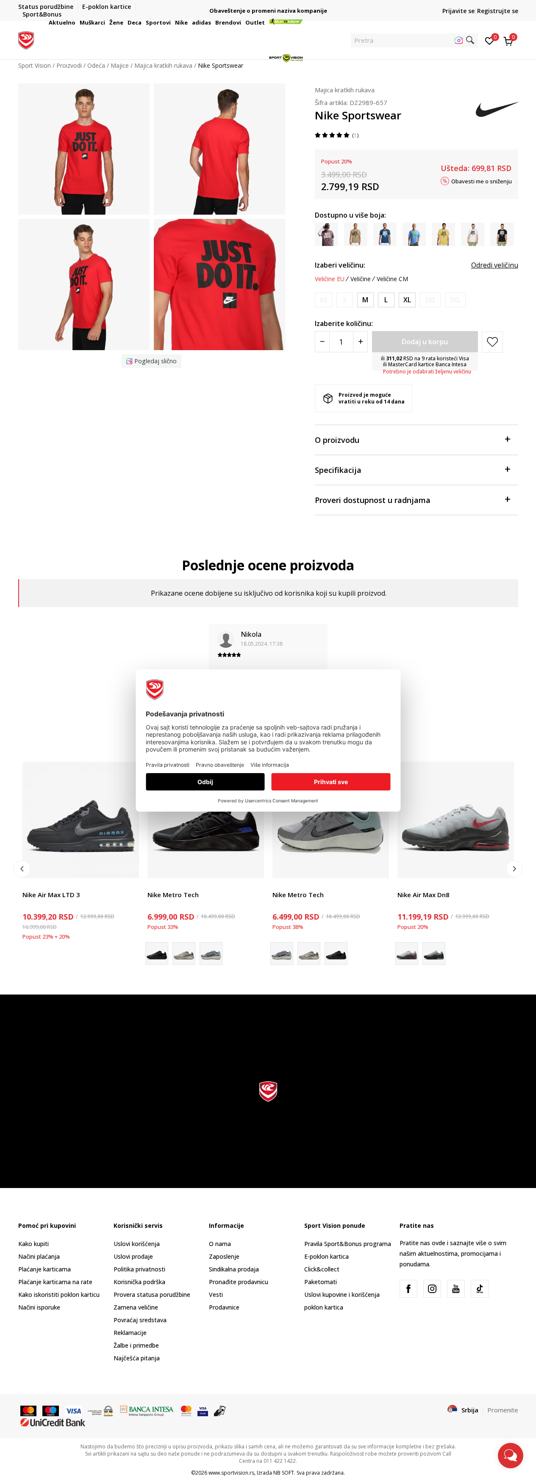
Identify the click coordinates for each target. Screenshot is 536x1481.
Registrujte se (497, 11)
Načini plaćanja (39, 1256)
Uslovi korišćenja (137, 1244)
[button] (76, 22)
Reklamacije (130, 1333)
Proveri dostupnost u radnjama (372, 500)
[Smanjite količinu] (322, 341)
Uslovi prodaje (133, 1256)
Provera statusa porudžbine (152, 1294)
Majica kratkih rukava (345, 90)
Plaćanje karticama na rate (55, 1282)
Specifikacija (338, 470)
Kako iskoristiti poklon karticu (59, 1294)
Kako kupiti (33, 1244)
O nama (220, 1244)
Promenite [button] (502, 1410)
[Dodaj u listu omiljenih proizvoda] (127, 866)
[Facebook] (408, 1288)
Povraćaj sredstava (140, 1320)
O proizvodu (337, 440)
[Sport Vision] (26, 39)
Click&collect (321, 1269)
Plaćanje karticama (44, 1269)
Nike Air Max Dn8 (423, 894)
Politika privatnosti (139, 1269)
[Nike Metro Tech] (205, 820)
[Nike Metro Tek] (184, 953)
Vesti (216, 1294)
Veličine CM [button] (392, 279)
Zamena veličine (136, 1307)
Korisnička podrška (139, 1282)
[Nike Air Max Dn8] (455, 820)
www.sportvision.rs (231, 1472)
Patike (30, 885)
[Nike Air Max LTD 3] (80, 820)
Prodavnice (224, 1307)
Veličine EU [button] (329, 279)
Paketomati (320, 1282)
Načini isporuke (39, 1307)
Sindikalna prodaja (234, 1269)
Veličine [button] (360, 279)
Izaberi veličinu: (340, 265)
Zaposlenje (224, 1256)
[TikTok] (479, 1288)
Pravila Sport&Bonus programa (347, 1244)
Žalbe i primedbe (136, 1345)
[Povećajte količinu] (360, 341)
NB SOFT (283, 1472)
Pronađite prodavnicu (238, 1282)
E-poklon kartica (326, 1256)
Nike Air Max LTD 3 (51, 894)
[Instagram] (432, 1288)
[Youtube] (455, 1288)
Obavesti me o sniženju (481, 181)
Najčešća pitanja (137, 1358)
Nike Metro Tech (173, 894)
